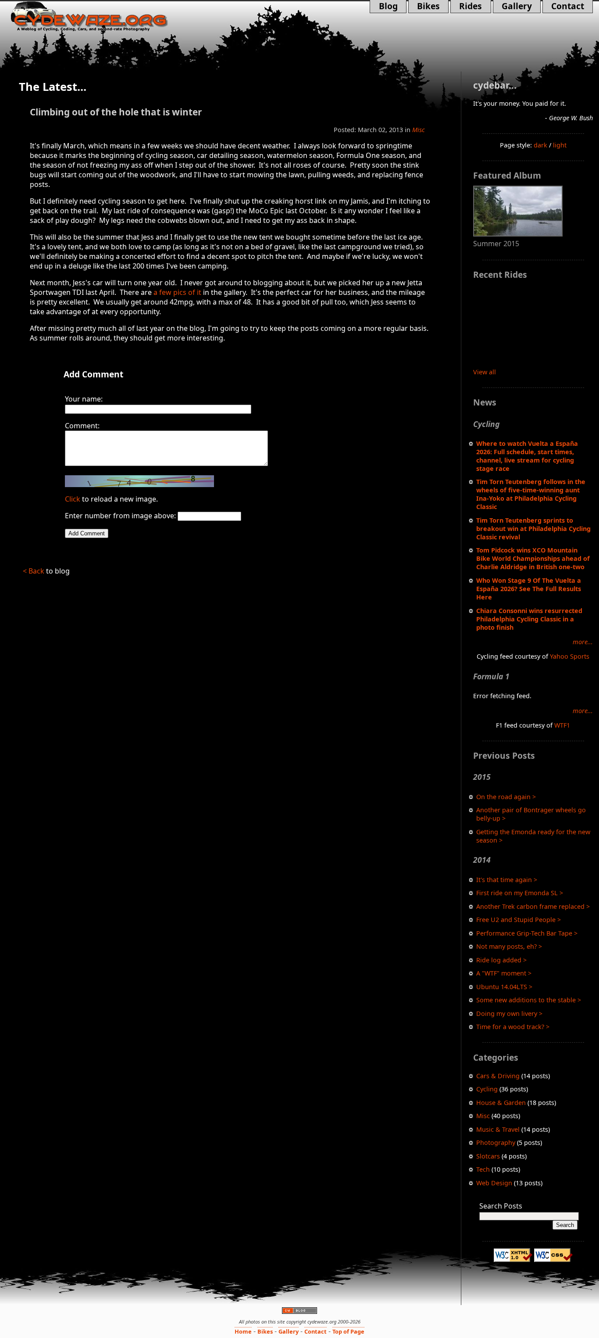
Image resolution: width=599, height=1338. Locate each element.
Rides (466, 6)
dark (540, 145)
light (560, 145)
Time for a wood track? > (512, 1026)
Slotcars (488, 1156)
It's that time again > (506, 879)
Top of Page (348, 1331)
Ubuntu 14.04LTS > (504, 987)
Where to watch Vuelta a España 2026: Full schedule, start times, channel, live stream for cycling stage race (527, 456)
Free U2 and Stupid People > (518, 919)
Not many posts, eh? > (509, 946)
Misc (483, 1116)
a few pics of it (177, 292)
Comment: (82, 425)
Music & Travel (498, 1129)
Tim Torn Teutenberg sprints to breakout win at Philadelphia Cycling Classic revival (533, 528)
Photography (495, 1142)
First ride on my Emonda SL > (519, 893)
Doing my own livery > (509, 1013)
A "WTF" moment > (503, 973)
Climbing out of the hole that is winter (116, 112)
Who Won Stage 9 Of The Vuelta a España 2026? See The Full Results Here (528, 588)
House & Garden (501, 1102)
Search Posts (500, 1206)
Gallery (512, 6)
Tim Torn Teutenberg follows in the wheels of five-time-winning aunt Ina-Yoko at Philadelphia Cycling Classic (530, 494)
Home (243, 1331)
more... (583, 642)
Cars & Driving (498, 1076)
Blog (390, 6)
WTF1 (562, 725)
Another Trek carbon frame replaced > (533, 906)
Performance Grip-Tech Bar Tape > (527, 933)
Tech (483, 1169)
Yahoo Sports (569, 656)
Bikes (428, 6)
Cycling (487, 1089)
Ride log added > (501, 960)
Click (72, 499)
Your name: (84, 399)
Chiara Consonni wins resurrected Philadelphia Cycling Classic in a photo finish (529, 618)
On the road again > (506, 797)
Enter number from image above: (120, 515)
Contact (563, 6)
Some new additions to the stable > (528, 1000)
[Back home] (102, 16)
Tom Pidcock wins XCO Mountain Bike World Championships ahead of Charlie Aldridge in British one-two (533, 558)
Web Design (494, 1183)
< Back (33, 571)
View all (484, 372)
